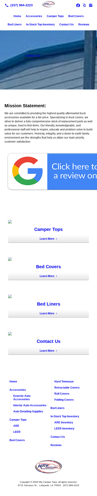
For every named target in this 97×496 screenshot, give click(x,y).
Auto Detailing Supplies (28, 411)
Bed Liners (15, 24)
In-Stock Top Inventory (40, 24)
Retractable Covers (67, 387)
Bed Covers (76, 16)
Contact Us (66, 24)
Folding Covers (64, 399)
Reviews (83, 24)
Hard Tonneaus (64, 381)
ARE (16, 425)
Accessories (34, 16)
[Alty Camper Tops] (48, 4)
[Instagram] (91, 5)
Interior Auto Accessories (29, 405)
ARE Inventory (63, 422)
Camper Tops (55, 16)
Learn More (47, 238)
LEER (17, 431)
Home (17, 16)
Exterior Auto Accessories (21, 397)
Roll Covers (61, 393)
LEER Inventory (64, 428)
